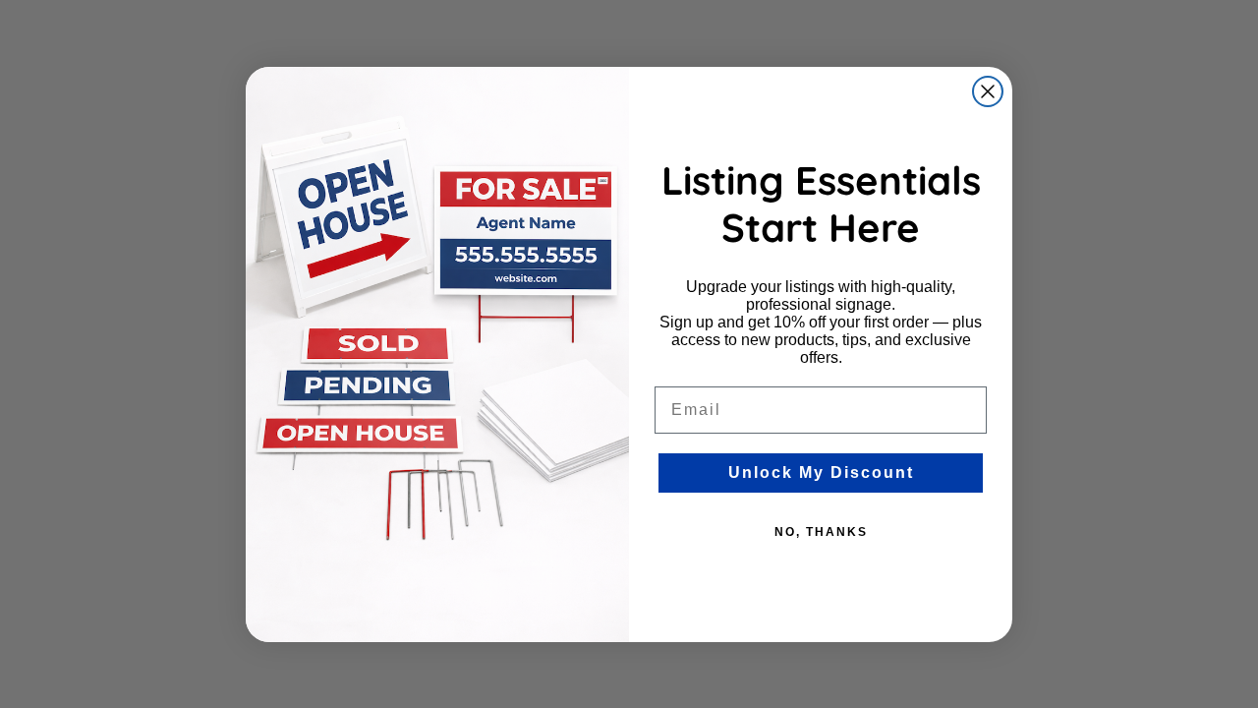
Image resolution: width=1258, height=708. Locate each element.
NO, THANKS (821, 532)
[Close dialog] (987, 91)
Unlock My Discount (821, 472)
